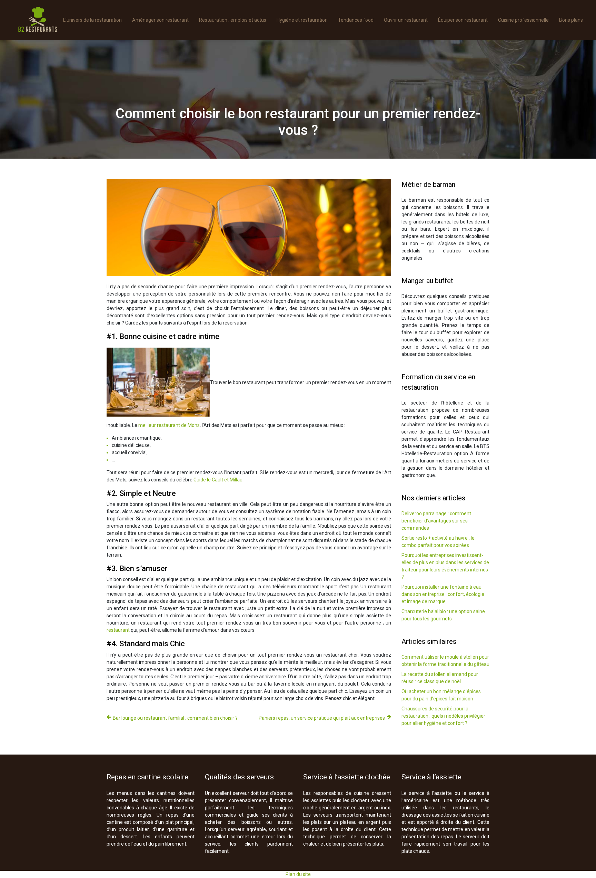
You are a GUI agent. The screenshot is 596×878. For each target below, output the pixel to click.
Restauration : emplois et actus (232, 20)
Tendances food (356, 20)
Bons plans (571, 20)
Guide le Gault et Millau (217, 479)
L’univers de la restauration (92, 20)
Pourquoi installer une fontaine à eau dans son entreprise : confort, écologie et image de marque (442, 594)
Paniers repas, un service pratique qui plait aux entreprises (322, 718)
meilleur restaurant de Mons (169, 425)
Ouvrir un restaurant (406, 20)
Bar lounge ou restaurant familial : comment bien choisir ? (175, 718)
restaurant (118, 630)
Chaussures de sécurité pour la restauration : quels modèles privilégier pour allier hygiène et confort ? (443, 716)
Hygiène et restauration (302, 20)
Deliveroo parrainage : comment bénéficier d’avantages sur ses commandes (436, 521)
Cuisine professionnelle (523, 20)
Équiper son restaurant (463, 20)
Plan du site (298, 874)
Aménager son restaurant (160, 20)
